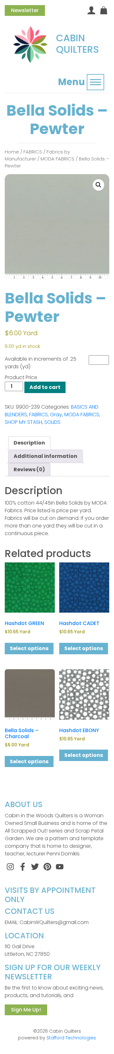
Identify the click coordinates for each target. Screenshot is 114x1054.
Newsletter (25, 10)
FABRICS (32, 152)
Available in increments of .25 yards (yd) (40, 362)
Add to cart (44, 387)
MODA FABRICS (57, 159)
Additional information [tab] (45, 456)
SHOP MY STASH (23, 422)
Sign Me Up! (26, 1009)
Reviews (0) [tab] (29, 469)
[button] (98, 185)
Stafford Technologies (71, 1038)
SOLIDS (52, 422)
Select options (29, 648)
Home (12, 152)
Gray (56, 414)
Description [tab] (29, 442)
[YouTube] (59, 866)
